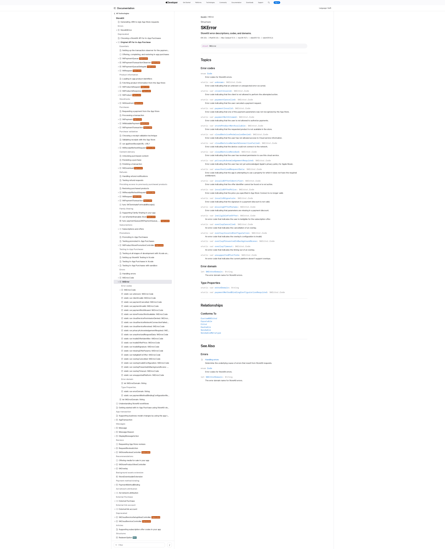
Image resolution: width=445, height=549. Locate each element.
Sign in (277, 2)
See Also (208, 346)
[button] (269, 2)
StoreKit (204, 17)
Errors (204, 354)
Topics (206, 60)
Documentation (125, 8)
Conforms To (208, 313)
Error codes (208, 68)
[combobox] (140, 545)
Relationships (212, 305)
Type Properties (210, 283)
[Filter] (140, 545)
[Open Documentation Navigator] (115, 8)
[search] (139, 545)
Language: (323, 8)
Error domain (209, 266)
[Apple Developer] (172, 2)
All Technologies (122, 13)
